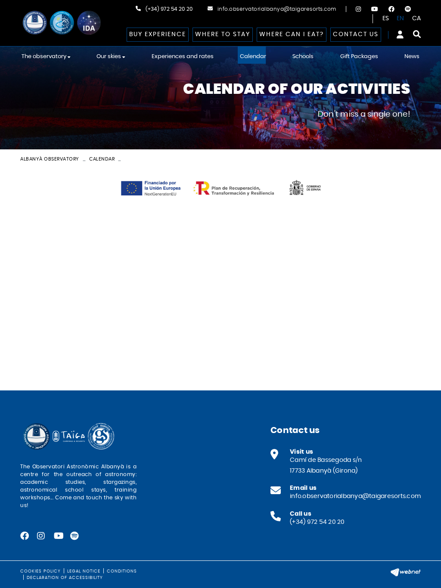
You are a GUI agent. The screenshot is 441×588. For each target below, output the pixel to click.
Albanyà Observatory (49, 159)
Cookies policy (40, 571)
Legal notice (83, 571)
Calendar (102, 159)
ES (385, 18)
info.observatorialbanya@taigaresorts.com (276, 9)
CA (416, 18)
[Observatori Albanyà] (61, 23)
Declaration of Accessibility (65, 578)
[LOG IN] (400, 34)
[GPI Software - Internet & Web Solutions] (406, 571)
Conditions (122, 571)
